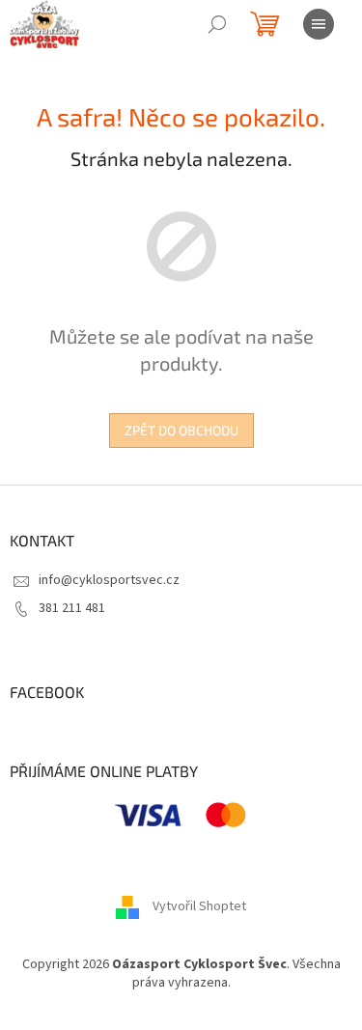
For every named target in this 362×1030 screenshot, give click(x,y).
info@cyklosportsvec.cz (109, 580)
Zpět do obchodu (181, 430)
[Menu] (318, 24)
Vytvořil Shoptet (199, 906)
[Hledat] (217, 24)
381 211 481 (72, 608)
